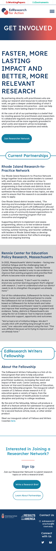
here (13, 421)
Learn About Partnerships (28, 495)
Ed (15, 2)
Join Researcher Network (17, 138)
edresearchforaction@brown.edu (48, 524)
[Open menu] (52, 11)
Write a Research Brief (27, 484)
